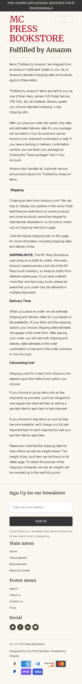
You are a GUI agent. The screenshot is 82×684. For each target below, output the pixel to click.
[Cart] (69, 19)
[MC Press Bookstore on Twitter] (13, 627)
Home (13, 551)
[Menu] (60, 19)
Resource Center (19, 570)
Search (13, 588)
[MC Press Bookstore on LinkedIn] (28, 627)
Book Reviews (18, 564)
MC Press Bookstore (26, 29)
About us (15, 595)
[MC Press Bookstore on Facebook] (21, 627)
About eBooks (18, 557)
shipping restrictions (34, 227)
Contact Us (16, 601)
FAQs (12, 607)
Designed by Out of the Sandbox (29, 651)
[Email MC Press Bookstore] (36, 627)
